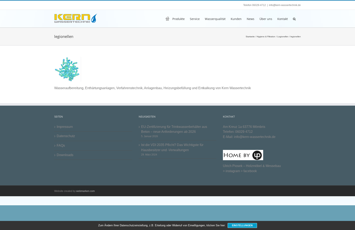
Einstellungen (242, 225)
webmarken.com (85, 191)
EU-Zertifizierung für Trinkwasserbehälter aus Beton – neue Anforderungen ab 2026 (174, 129)
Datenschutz (66, 136)
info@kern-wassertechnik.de (285, 5)
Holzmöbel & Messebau (263, 166)
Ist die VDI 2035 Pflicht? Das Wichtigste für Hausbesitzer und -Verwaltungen (172, 147)
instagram (233, 171)
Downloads (65, 155)
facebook (250, 171)
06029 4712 (244, 131)
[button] (294, 18)
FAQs (61, 145)
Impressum (65, 126)
